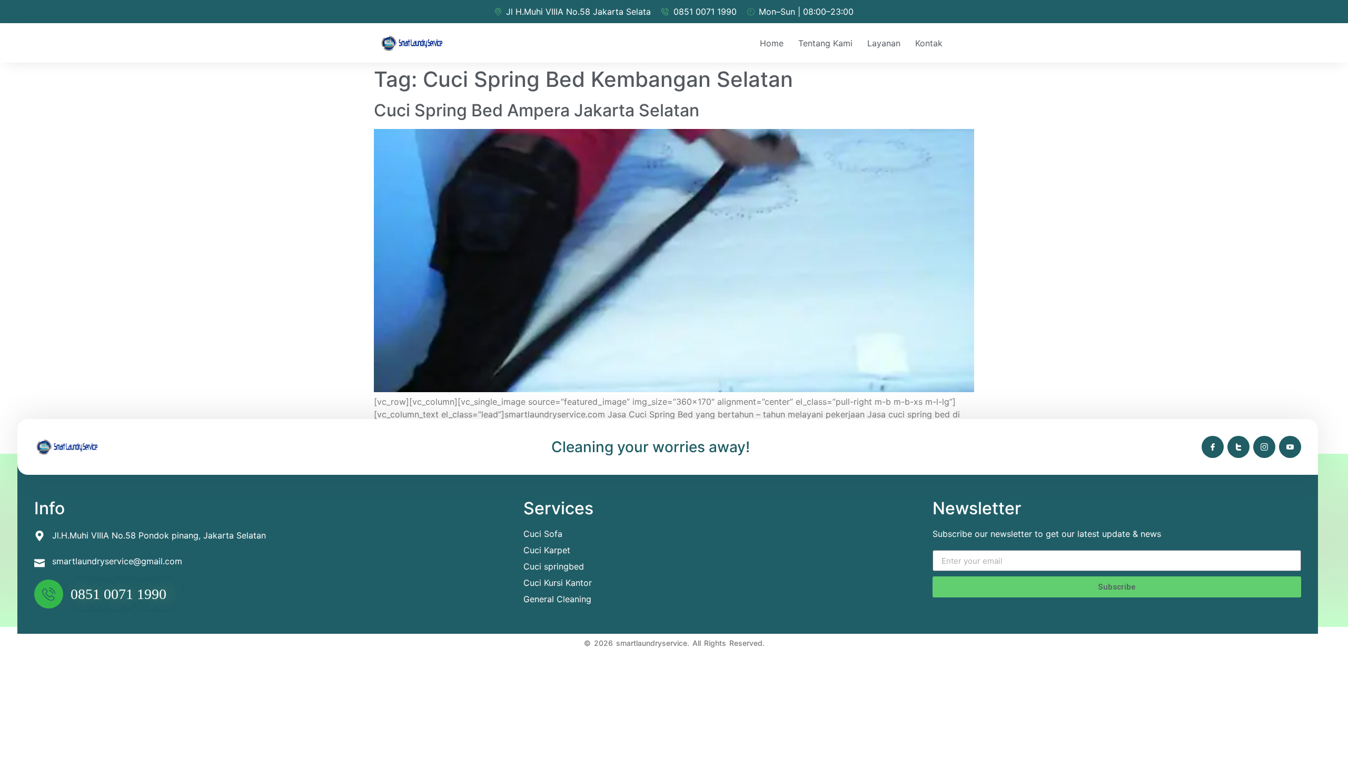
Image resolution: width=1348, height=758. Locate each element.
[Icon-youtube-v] (1290, 447)
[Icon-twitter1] (1238, 447)
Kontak (929, 43)
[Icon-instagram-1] (1264, 447)
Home (772, 43)
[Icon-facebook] (1213, 447)
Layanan (883, 43)
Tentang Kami (825, 43)
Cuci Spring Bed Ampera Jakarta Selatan (536, 110)
